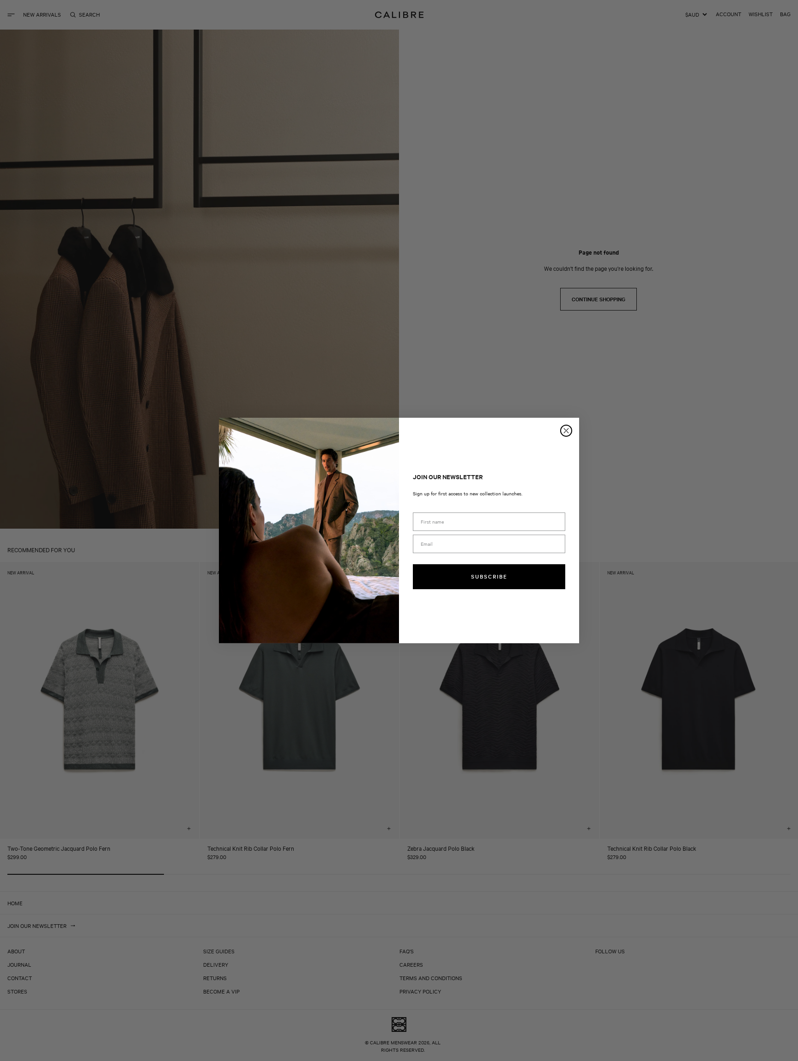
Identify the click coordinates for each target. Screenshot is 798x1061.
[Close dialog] (566, 430)
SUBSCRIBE (489, 576)
